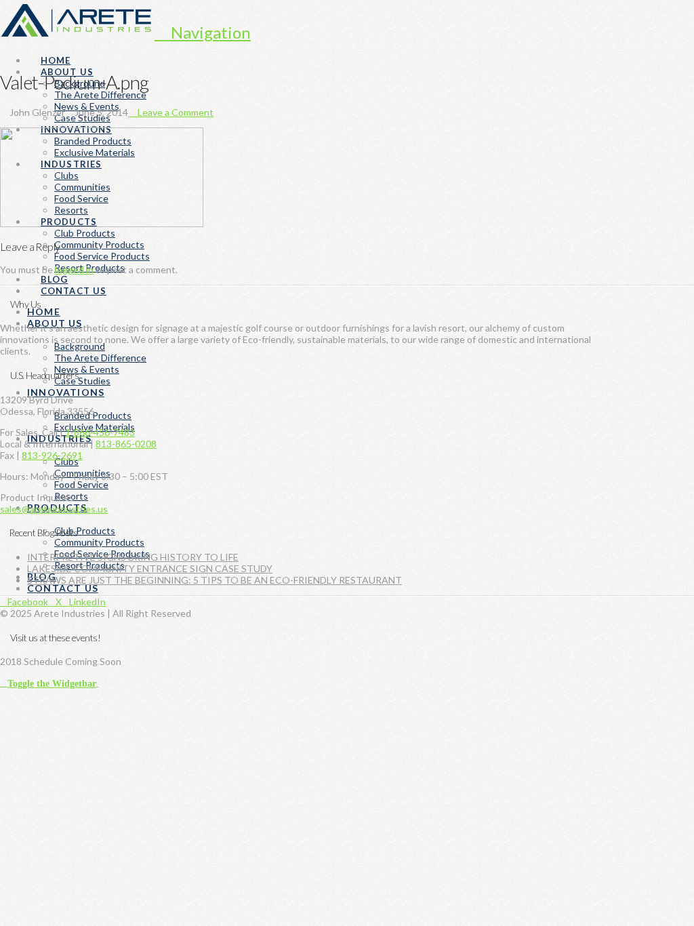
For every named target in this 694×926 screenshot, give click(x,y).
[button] (203, 32)
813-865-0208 (126, 443)
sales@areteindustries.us (54, 509)
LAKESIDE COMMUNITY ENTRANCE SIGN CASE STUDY (149, 568)
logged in (74, 269)
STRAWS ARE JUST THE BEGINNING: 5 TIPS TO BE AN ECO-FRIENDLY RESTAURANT (214, 580)
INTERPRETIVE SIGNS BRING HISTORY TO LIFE (133, 557)
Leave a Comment (174, 112)
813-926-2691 (52, 455)
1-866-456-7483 (100, 432)
